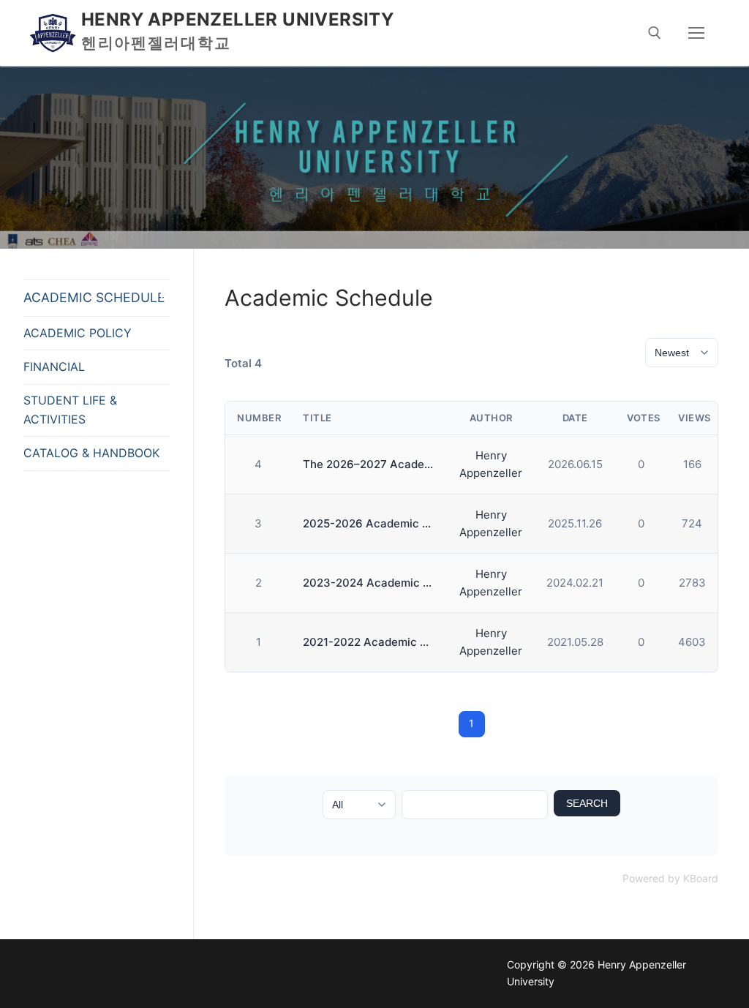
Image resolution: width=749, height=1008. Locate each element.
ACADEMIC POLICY (77, 333)
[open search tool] (654, 33)
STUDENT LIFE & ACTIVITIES (70, 409)
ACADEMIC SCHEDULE (94, 297)
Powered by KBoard (670, 878)
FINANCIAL (54, 366)
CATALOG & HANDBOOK (91, 452)
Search (587, 803)
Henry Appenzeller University (237, 19)
